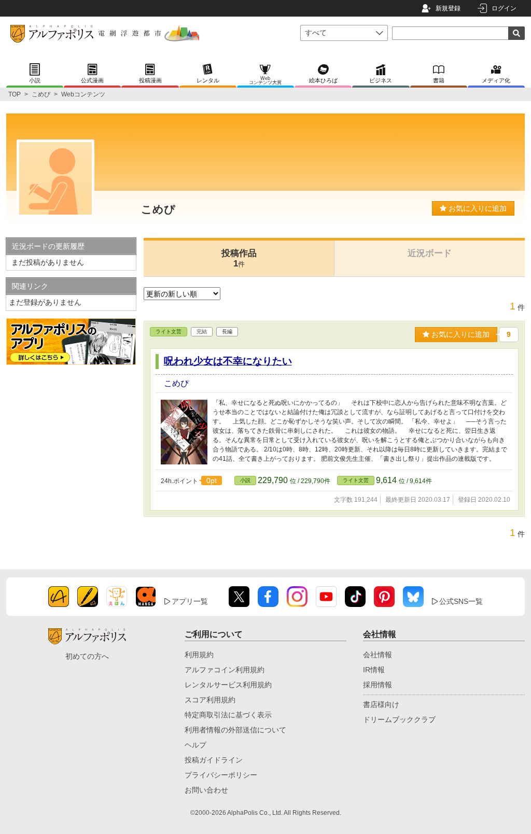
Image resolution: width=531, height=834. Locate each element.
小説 (245, 480)
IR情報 (374, 670)
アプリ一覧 (190, 601)
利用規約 (199, 655)
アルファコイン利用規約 (224, 670)
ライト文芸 (168, 331)
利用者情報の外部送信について (235, 730)
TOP (14, 94)
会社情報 (377, 655)
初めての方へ (87, 656)
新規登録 (448, 8)
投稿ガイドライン (214, 760)
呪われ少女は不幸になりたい (228, 361)
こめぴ (41, 94)
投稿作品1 (239, 258)
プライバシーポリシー (221, 775)
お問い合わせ (206, 790)
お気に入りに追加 (476, 208)
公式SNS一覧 (461, 601)
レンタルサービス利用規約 (228, 685)
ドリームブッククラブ (399, 719)
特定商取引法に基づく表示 (228, 715)
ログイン (504, 8)
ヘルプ (195, 745)
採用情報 (377, 685)
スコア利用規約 (210, 700)
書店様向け (381, 704)
